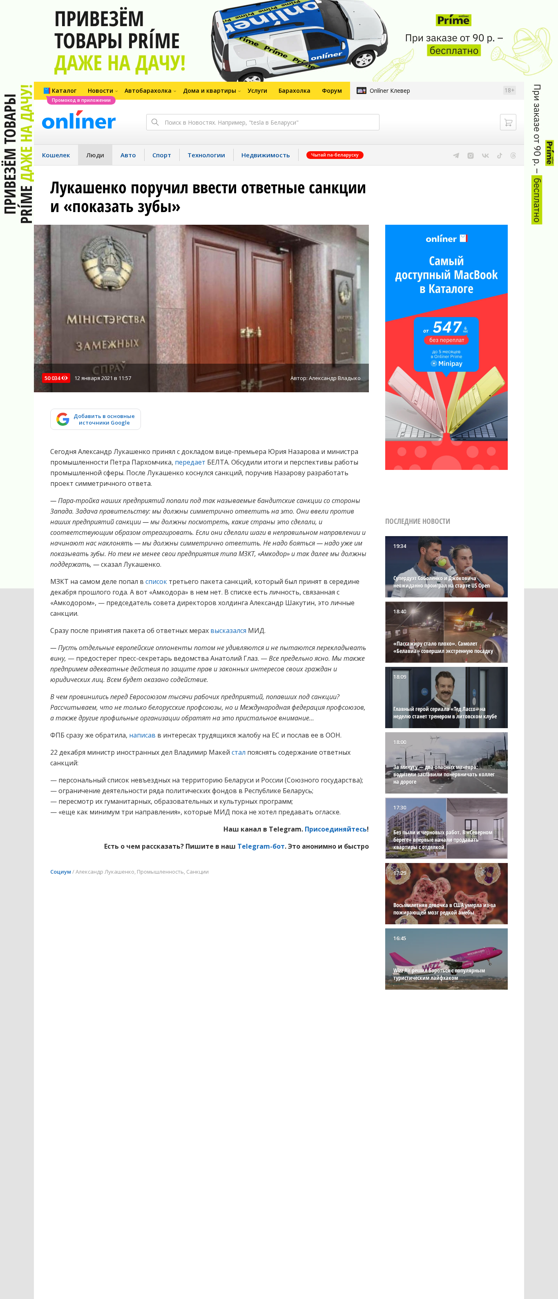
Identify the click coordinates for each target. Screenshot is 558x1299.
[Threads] (513, 155)
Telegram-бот (261, 846)
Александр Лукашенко (105, 871)
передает (190, 462)
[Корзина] (508, 122)
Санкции (197, 871)
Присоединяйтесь (336, 829)
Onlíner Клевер (390, 90)
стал (239, 752)
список (156, 581)
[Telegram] (456, 155)
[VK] (485, 155)
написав (142, 735)
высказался (228, 630)
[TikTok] (500, 155)
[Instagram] (470, 155)
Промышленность (160, 871)
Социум (60, 871)
